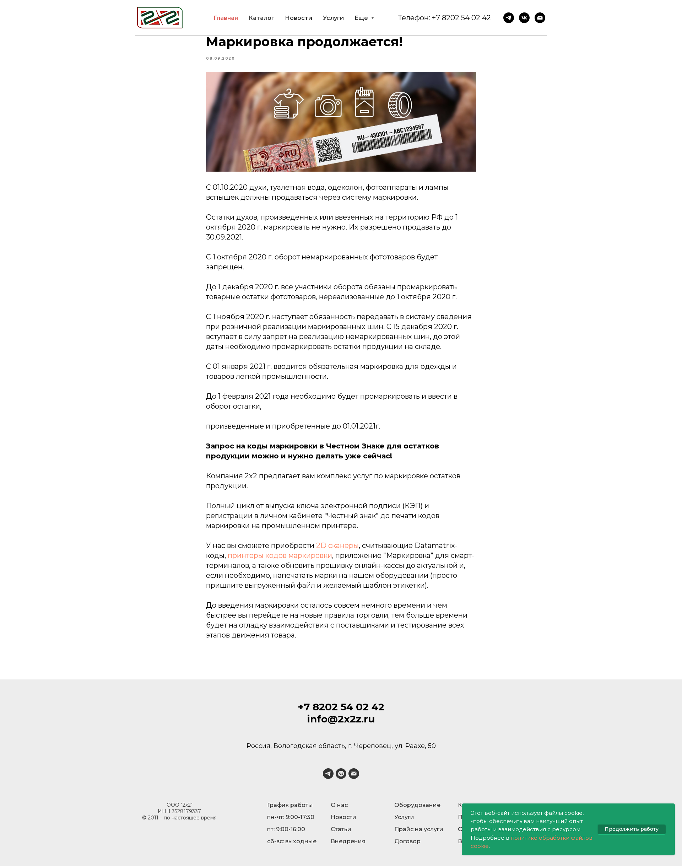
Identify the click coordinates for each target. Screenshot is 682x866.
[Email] (540, 17)
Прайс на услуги (418, 829)
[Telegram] (508, 17)
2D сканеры (337, 545)
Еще (361, 18)
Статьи (341, 829)
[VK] (524, 17)
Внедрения (348, 841)
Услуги (333, 18)
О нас (339, 805)
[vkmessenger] (341, 773)
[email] (353, 773)
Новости (298, 18)
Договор (407, 841)
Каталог (261, 18)
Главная (225, 18)
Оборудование (417, 805)
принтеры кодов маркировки (280, 555)
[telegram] (328, 773)
